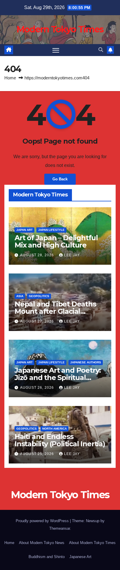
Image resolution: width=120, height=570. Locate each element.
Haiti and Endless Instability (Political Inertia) (60, 440)
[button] (100, 49)
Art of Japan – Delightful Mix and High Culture (56, 241)
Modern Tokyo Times (60, 29)
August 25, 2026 (37, 454)
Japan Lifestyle (51, 229)
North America (54, 428)
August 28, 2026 (37, 255)
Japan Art (24, 229)
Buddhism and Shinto (47, 557)
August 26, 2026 (37, 388)
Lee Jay (72, 255)
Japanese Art (80, 557)
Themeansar (59, 528)
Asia (19, 296)
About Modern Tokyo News (41, 543)
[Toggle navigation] (56, 50)
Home (10, 77)
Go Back (60, 179)
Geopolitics (39, 296)
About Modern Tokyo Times (92, 543)
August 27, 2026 (37, 321)
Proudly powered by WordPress (43, 521)
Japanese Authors (85, 362)
